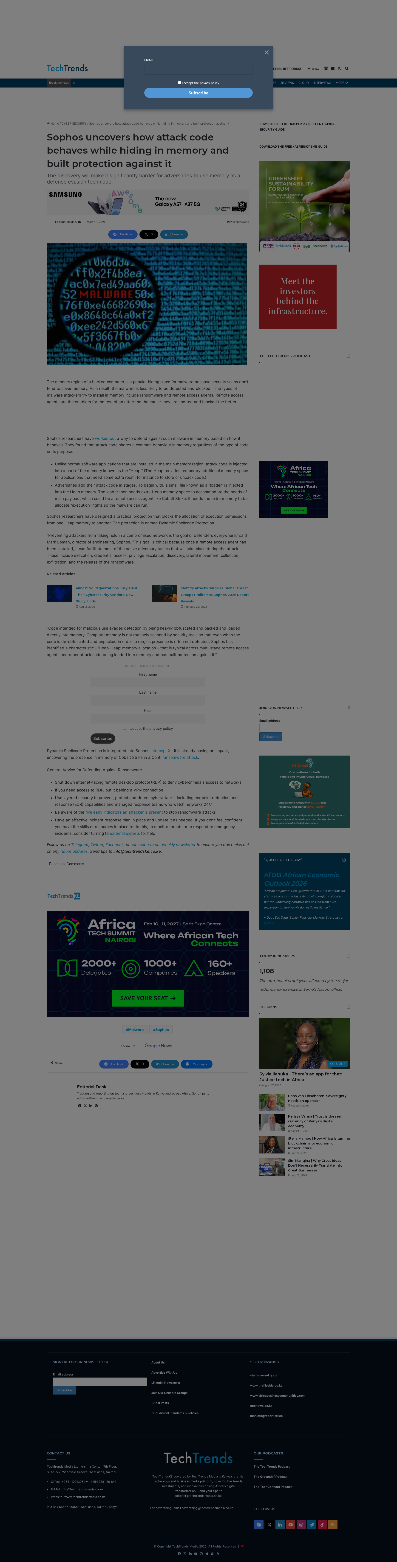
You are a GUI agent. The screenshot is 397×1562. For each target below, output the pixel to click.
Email (148, 60)
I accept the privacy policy (200, 83)
